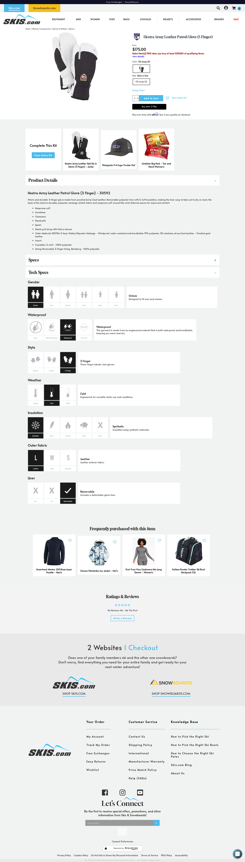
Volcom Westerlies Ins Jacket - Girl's (99, 570)
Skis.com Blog (181, 765)
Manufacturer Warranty (147, 761)
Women (95, 19)
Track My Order (98, 745)
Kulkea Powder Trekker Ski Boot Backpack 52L (188, 571)
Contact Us (137, 736)
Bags (126, 19)
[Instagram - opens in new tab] (122, 792)
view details (138, 56)
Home (28, 29)
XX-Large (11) (141, 81)
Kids (112, 19)
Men (78, 19)
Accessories (193, 19)
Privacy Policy (64, 855)
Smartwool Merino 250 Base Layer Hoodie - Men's (54, 571)
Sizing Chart (138, 90)
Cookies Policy (81, 855)
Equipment (58, 19)
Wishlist (92, 770)
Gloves (71, 29)
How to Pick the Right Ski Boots (195, 745)
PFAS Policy (166, 855)
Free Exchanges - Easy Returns (122, 2)
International (139, 753)
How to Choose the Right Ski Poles (192, 755)
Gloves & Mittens (59, 29)
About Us (178, 773)
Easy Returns (96, 761)
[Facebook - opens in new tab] (105, 792)
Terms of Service (149, 855)
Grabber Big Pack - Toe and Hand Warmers (156, 165)
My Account (95, 736)
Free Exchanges (98, 753)
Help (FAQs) (138, 778)
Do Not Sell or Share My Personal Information (114, 855)
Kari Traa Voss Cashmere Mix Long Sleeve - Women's (144, 571)
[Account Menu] (226, 8)
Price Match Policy (143, 770)
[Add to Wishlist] (167, 98)
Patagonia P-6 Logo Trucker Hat (118, 165)
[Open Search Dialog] (218, 8)
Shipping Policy (140, 745)
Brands (219, 19)
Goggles (145, 19)
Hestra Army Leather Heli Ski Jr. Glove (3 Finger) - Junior (81, 165)
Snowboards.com (44, 8)
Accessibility (181, 855)
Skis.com (14, 8)
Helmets (168, 19)
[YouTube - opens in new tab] (140, 792)
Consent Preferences (122, 841)
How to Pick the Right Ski (190, 736)
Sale (236, 19)
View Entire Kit (179, 97)
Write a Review (122, 618)
